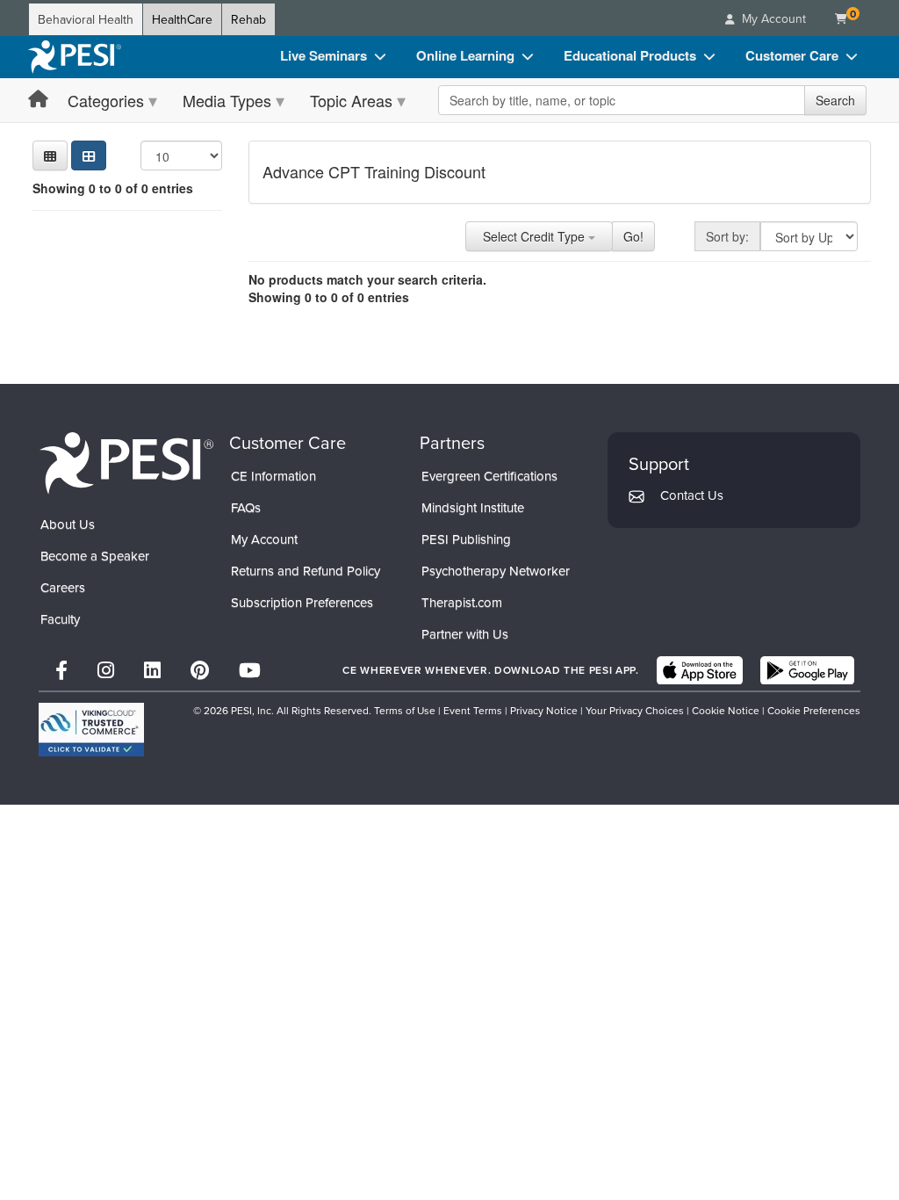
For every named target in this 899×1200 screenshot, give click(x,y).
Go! (633, 236)
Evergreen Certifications (489, 475)
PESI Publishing (466, 539)
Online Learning (465, 55)
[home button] (38, 100)
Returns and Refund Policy (305, 570)
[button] (50, 155)
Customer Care (791, 55)
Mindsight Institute (472, 507)
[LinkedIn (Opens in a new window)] (152, 669)
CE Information (273, 475)
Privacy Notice (544, 710)
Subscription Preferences (302, 602)
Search (835, 100)
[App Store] (700, 670)
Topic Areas (351, 100)
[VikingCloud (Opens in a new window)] (91, 729)
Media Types (227, 100)
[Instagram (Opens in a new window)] (106, 669)
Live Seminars (323, 55)
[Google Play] (807, 670)
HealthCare (182, 19)
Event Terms (472, 710)
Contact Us (691, 495)
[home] (74, 57)
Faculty (60, 619)
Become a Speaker (94, 555)
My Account (264, 539)
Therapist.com (461, 602)
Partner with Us (464, 634)
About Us (67, 524)
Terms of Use (404, 710)
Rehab (248, 19)
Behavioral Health (85, 19)
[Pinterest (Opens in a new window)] (199, 669)
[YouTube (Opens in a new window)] (249, 669)
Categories (106, 100)
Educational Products (630, 55)
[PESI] (126, 462)
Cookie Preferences (813, 710)
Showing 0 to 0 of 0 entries (112, 188)
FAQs (246, 507)
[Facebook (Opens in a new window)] (61, 669)
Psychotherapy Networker (495, 570)
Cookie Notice (725, 710)
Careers (62, 587)
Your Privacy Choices (635, 710)
